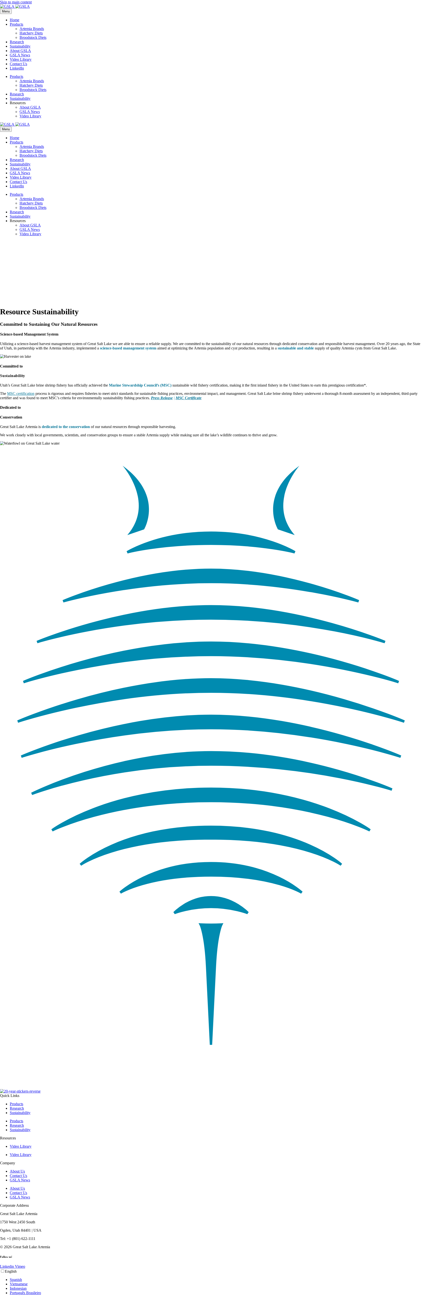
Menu (6, 11)
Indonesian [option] (18, 1288)
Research (17, 42)
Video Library (21, 59)
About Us (17, 1171)
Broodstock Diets (33, 37)
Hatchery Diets (31, 33)
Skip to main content (16, 2)
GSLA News (20, 55)
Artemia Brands (32, 29)
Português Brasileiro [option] (25, 1293)
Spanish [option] (16, 1280)
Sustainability (20, 46)
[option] (216, 1280)
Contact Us (18, 64)
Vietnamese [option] (19, 1284)
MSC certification (20, 393)
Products (16, 24)
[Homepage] (15, 6)
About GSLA (20, 51)
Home (14, 20)
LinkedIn (17, 68)
